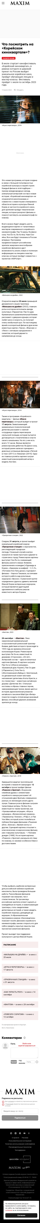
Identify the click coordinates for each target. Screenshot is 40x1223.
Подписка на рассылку (12, 1098)
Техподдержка (20, 1150)
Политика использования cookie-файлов (20, 1144)
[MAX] (11, 1133)
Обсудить (20, 90)
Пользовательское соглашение (20, 1141)
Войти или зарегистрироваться (26, 1045)
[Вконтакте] (15, 1133)
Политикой (9, 1104)
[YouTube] (24, 1133)
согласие (11, 1101)
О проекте (15, 1138)
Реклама (25, 1138)
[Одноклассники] (29, 1133)
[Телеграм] (20, 1133)
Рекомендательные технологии (20, 1147)
